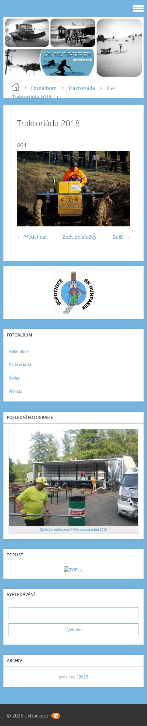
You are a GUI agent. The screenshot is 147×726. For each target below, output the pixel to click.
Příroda (16, 391)
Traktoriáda (81, 88)
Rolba (14, 378)
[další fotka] (118, 188)
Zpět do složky (80, 237)
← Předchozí (31, 237)
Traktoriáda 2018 (31, 97)
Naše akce (19, 351)
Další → (121, 237)
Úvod (15, 87)
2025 (83, 677)
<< (16, 677)
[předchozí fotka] (28, 188)
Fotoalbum (43, 88)
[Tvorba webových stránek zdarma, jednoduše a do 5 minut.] (55, 716)
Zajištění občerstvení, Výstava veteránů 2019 (73, 529)
